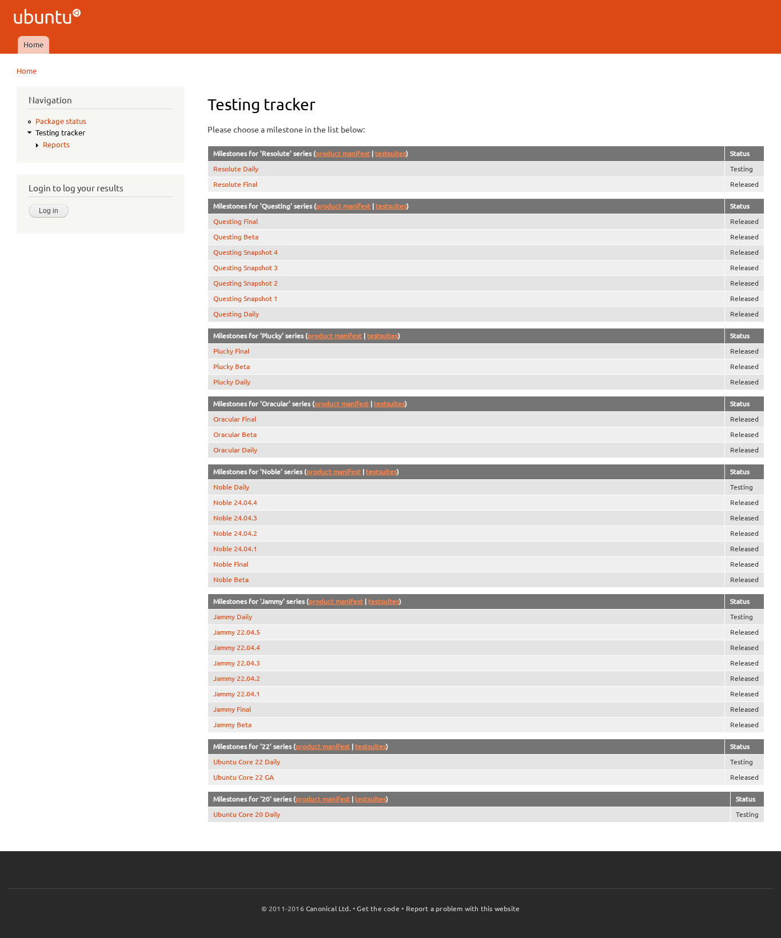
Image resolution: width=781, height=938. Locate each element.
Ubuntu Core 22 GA (243, 777)
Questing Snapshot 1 (245, 298)
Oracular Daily (235, 450)
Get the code (378, 908)
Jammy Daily (232, 616)
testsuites (390, 153)
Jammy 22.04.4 (236, 647)
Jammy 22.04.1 (236, 694)
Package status (60, 121)
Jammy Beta (232, 724)
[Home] (49, 18)
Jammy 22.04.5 (236, 632)
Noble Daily (231, 487)
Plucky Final (231, 351)
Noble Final (230, 564)
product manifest (343, 153)
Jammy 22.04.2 (236, 678)
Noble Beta (231, 579)
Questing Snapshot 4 (245, 252)
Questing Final (235, 221)
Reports (56, 145)
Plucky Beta (231, 366)
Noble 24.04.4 (235, 502)
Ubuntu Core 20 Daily (246, 814)
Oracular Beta (235, 434)
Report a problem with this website (463, 908)
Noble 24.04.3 (235, 518)
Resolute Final (235, 184)
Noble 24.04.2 (235, 533)
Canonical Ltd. (328, 908)
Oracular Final (234, 419)
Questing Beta (235, 236)
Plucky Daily (231, 382)
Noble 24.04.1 (235, 548)
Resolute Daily (235, 169)
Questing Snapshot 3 (245, 267)
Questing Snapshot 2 (245, 283)
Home (33, 45)
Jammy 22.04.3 (236, 663)
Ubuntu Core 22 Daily (246, 761)
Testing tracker (60, 133)
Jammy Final (232, 709)
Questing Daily (236, 314)
